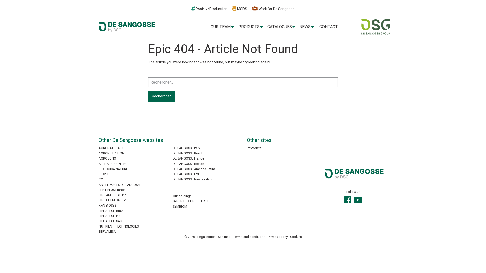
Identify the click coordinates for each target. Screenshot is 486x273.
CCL (102, 179)
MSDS (241, 9)
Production (211, 9)
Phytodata (254, 148)
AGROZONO (107, 158)
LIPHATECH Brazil (111, 211)
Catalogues (279, 26)
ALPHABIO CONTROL (114, 164)
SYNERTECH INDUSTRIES (191, 201)
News (305, 26)
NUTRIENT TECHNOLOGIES (119, 226)
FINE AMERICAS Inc (112, 195)
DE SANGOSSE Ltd (186, 174)
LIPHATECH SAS (110, 221)
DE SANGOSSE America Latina (194, 169)
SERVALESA (107, 231)
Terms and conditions (249, 237)
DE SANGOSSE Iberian (188, 164)
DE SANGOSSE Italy (186, 148)
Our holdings (182, 196)
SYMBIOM (180, 206)
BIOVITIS (105, 174)
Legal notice (206, 237)
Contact (328, 26)
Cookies (296, 237)
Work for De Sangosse (276, 9)
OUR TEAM (221, 26)
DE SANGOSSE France (188, 158)
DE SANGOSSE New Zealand (193, 179)
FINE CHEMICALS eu (113, 200)
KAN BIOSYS (107, 205)
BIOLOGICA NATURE (113, 169)
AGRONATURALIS (111, 148)
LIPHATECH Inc (109, 216)
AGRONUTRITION (111, 153)
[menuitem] (221, 26)
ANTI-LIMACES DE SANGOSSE (120, 185)
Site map (224, 237)
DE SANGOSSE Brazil (187, 153)
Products (249, 26)
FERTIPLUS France (112, 190)
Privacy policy (278, 237)
